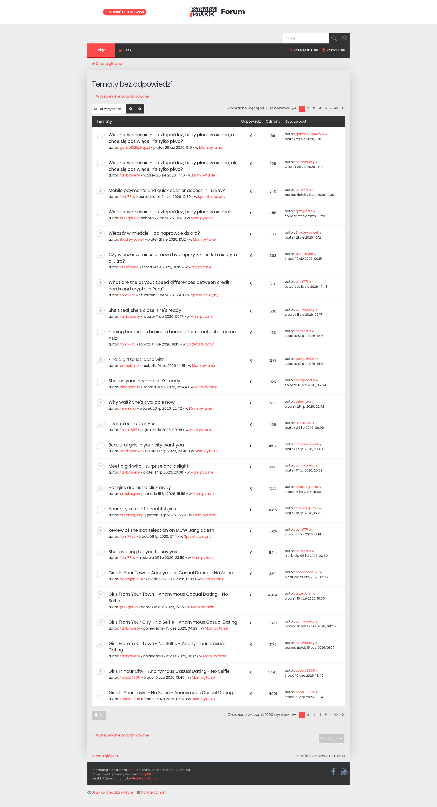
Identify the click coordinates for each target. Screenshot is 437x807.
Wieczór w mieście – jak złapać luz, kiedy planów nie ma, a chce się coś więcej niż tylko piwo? (171, 138)
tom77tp (127, 196)
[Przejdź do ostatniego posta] (326, 134)
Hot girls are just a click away (140, 487)
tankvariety (130, 175)
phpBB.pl (147, 774)
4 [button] (320, 108)
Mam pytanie (210, 147)
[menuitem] (124, 50)
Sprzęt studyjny (211, 196)
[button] (294, 108)
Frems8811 (128, 429)
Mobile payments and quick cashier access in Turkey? (167, 190)
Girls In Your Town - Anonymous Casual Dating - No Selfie (171, 573)
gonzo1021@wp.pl (135, 147)
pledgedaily (130, 387)
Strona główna (105, 756)
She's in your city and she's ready (144, 381)
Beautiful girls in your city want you (146, 445)
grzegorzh (129, 218)
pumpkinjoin (130, 365)
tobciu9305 (130, 677)
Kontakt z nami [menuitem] (154, 792)
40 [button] (336, 108)
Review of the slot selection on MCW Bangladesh (161, 530)
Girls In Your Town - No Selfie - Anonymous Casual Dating (171, 693)
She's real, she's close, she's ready (145, 310)
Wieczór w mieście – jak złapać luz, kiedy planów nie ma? (170, 212)
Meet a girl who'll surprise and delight (148, 466)
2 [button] (308, 108)
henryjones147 (132, 579)
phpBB (132, 770)
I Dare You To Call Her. (132, 424)
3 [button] (314, 108)
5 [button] (326, 108)
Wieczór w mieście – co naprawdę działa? (154, 233)
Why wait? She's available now (142, 402)
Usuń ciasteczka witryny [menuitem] (112, 792)
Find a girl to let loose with (137, 359)
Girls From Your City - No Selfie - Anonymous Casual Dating (173, 622)
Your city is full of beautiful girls (142, 509)
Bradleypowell (132, 239)
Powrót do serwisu (126, 12)
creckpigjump (132, 493)
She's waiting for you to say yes (143, 552)
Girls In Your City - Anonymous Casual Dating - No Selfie (169, 671)
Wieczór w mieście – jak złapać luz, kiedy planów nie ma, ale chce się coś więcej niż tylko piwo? (173, 166)
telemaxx (128, 408)
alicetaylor (129, 267)
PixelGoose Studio (145, 778)
